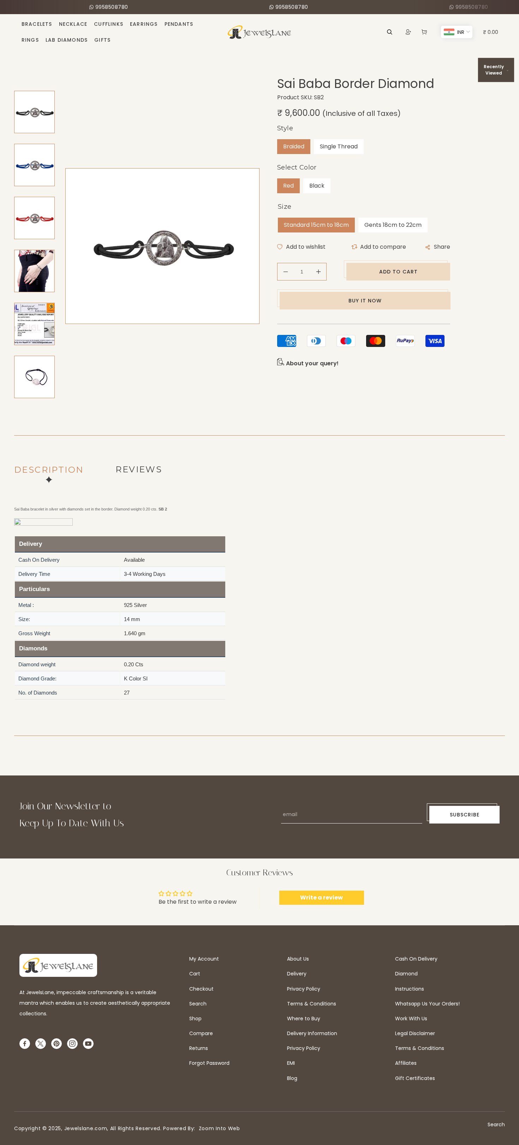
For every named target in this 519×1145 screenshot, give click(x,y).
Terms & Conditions (311, 1003)
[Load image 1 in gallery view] (34, 112)
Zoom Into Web (217, 1128)
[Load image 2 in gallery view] (34, 165)
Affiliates (406, 1063)
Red (288, 186)
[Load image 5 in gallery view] (34, 324)
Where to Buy (303, 1018)
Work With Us (411, 1018)
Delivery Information (312, 1033)
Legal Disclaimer (415, 1033)
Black (316, 186)
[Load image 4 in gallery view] (34, 271)
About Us (298, 958)
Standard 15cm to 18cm (316, 225)
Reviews (138, 469)
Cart (194, 973)
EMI (291, 1063)
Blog (292, 1078)
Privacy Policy (303, 988)
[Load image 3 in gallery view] (34, 218)
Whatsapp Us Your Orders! (427, 1003)
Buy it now (365, 300)
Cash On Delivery (416, 958)
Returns (198, 1048)
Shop (195, 1018)
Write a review (321, 897)
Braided (293, 146)
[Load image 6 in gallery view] (34, 377)
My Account (204, 958)
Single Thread (339, 146)
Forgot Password (209, 1063)
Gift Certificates (415, 1078)
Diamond (406, 973)
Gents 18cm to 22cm (393, 225)
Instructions (409, 988)
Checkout (201, 988)
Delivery (296, 973)
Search (198, 1003)
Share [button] (442, 247)
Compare (201, 1033)
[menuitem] (37, 24)
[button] (424, 32)
